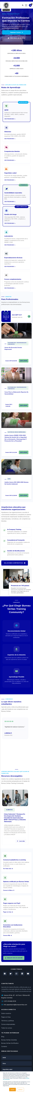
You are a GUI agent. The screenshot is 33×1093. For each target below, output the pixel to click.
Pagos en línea (5, 1017)
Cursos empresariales (8, 1024)
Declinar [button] (20, 1089)
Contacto (4, 1046)
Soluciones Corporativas (13, 563)
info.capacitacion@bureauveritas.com (15, 1004)
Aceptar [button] (12, 1089)
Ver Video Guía (7, 868)
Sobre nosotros (6, 1013)
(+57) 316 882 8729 (9, 1001)
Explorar (23, 360)
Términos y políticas (7, 1020)
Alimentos (9, 809)
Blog (2, 1036)
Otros (4, 1063)
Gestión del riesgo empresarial (17, 432)
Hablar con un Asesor (14, 958)
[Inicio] (6, 5)
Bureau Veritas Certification (10, 1043)
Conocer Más (6, 935)
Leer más (22, 841)
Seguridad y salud (7, 1069)
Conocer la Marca (8, 890)
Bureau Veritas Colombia (9, 1040)
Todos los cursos (6, 1028)
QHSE (9, 478)
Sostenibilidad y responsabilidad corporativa (17, 343)
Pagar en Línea (7, 912)
